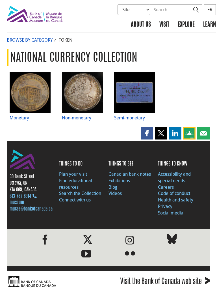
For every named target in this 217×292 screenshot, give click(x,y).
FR (209, 9)
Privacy (165, 206)
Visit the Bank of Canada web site (165, 282)
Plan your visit (73, 174)
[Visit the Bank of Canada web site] (56, 281)
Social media (170, 213)
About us (141, 25)
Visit (164, 25)
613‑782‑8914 (20, 196)
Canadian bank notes (129, 174)
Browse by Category (30, 40)
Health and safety (175, 200)
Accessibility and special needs (174, 177)
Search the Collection (80, 193)
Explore (186, 25)
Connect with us (75, 200)
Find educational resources (75, 183)
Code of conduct (174, 193)
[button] (147, 133)
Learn (209, 25)
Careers (166, 187)
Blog (112, 187)
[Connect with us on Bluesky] (172, 240)
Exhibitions (119, 180)
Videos (115, 193)
